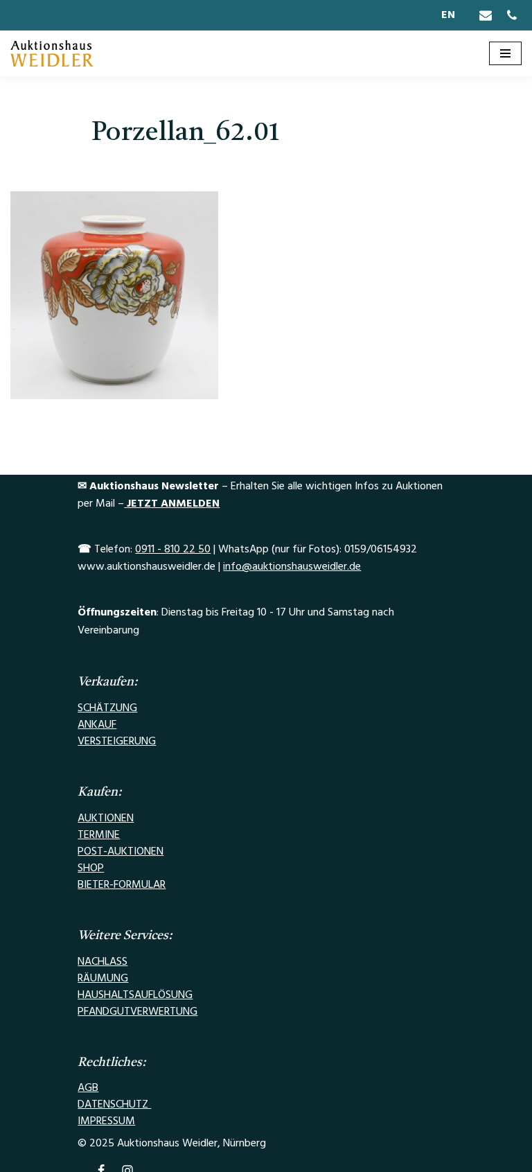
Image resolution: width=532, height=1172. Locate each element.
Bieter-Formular (122, 884)
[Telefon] (512, 15)
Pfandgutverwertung (137, 1011)
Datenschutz (114, 1104)
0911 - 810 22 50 (173, 549)
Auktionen (106, 817)
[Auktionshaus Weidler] (52, 53)
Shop (91, 867)
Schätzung (107, 707)
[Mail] (485, 15)
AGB (88, 1087)
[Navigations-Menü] (505, 53)
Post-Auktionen (120, 851)
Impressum (106, 1120)
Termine (99, 834)
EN (448, 14)
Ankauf (97, 724)
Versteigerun (113, 741)
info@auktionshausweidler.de (292, 566)
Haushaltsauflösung (135, 994)
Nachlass (102, 961)
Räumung (103, 978)
